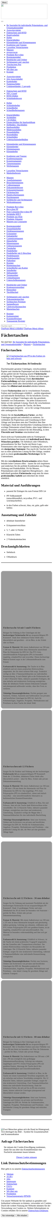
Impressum (11, 1181)
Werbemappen (13, 166)
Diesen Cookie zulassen (26, 1157)
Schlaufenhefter (13, 105)
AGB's (10, 1176)
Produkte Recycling (15, 55)
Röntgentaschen (13, 265)
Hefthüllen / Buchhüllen (17, 125)
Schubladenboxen (14, 98)
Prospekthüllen (13, 132)
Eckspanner (12, 233)
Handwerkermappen (15, 195)
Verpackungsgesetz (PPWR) (19, 1196)
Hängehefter (12, 241)
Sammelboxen (13, 304)
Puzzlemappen (13, 197)
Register (10, 263)
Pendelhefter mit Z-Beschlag (19, 253)
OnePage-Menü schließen (12, 328)
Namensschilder (13, 84)
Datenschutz (12, 1184)
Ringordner (11, 290)
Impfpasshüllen (13, 127)
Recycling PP (12, 209)
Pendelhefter (12, 251)
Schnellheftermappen (16, 110)
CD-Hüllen (11, 120)
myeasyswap (12, 52)
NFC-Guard (12, 93)
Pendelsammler (13, 258)
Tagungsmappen (14, 163)
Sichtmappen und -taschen (18, 62)
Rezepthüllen (12, 134)
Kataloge (10, 1189)
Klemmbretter (12, 146)
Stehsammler (12, 273)
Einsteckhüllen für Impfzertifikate (21, 122)
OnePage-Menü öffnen (33, 328)
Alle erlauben (22, 1215)
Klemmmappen (13, 149)
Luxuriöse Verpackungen (17, 47)
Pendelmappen (13, 255)
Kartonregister (13, 316)
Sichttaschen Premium (16, 302)
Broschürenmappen (15, 182)
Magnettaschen (13, 309)
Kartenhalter (12, 81)
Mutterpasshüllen (14, 130)
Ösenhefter (11, 248)
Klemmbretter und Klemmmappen (21, 42)
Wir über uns (12, 69)
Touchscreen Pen (14, 64)
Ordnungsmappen (14, 246)
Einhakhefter (12, 236)
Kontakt (10, 72)
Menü (4, 2)
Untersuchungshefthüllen (17, 139)
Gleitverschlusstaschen (16, 306)
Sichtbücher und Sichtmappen (19, 200)
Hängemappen (13, 243)
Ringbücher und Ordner (17, 59)
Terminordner (12, 275)
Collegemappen (13, 185)
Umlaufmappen (13, 278)
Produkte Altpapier (15, 219)
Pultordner (11, 260)
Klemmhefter (12, 151)
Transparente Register (16, 321)
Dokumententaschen (15, 299)
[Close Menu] (2, 21)
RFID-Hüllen (12, 96)
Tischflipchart (12, 292)
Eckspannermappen (15, 190)
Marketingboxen (14, 173)
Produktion (11, 67)
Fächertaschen (13, 192)
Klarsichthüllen (13, 40)
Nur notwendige (8, 1215)
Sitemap (10, 1174)
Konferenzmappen (14, 158)
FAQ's (9, 1186)
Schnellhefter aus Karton (17, 268)
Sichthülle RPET (14, 214)
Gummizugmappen (15, 238)
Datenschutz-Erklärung (38, 1210)
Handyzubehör (13, 35)
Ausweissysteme (14, 30)
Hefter (9, 37)
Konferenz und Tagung (16, 45)
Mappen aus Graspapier (17, 221)
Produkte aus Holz (14, 216)
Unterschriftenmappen (16, 280)
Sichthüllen (11, 117)
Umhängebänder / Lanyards (18, 86)
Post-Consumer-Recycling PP (19, 212)
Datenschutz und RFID (16, 32)
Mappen (10, 50)
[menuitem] (29, 30)
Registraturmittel (14, 57)
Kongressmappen (14, 161)
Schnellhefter (12, 108)
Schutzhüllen (12, 137)
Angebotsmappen (14, 180)
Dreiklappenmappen (15, 231)
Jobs (8, 1179)
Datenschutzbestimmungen (33, 1169)
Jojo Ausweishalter (15, 79)
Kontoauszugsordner (15, 287)
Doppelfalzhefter (14, 228)
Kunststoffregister (14, 318)
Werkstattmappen (14, 202)
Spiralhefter (11, 270)
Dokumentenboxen (15, 187)
